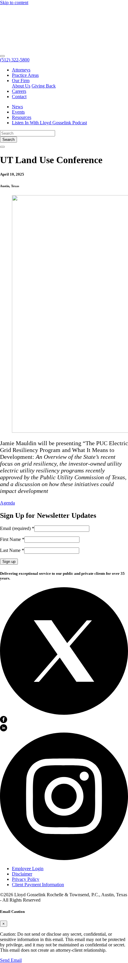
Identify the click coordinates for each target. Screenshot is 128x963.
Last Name (12, 550)
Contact (19, 96)
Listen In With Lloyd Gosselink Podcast (49, 122)
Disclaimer (22, 873)
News (17, 106)
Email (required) (17, 528)
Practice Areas (25, 75)
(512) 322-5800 (14, 59)
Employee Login (27, 868)
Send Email (11, 960)
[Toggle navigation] (2, 56)
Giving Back (44, 85)
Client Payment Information (38, 884)
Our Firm (20, 80)
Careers (19, 91)
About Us (21, 85)
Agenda (7, 502)
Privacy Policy (25, 879)
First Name (12, 539)
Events (18, 111)
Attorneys (21, 69)
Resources (21, 117)
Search (8, 139)
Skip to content (14, 2)
